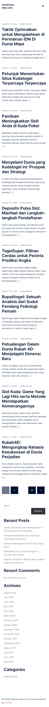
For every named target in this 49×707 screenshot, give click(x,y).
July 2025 (8, 652)
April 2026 (9, 611)
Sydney (8, 702)
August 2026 (10, 593)
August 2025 (10, 648)
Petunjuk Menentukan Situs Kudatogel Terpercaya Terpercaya (24, 78)
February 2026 (11, 620)
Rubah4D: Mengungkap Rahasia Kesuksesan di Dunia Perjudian (23, 449)
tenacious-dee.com (8, 6)
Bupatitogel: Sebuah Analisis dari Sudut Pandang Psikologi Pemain (21, 304)
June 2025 (9, 657)
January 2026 (10, 625)
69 (32, 490)
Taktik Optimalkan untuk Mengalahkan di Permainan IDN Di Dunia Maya (23, 36)
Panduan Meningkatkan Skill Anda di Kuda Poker (21, 121)
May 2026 (8, 606)
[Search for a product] (43, 6)
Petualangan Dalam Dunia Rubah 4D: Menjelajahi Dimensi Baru (21, 351)
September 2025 (12, 643)
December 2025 (11, 629)
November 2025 (11, 634)
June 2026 (9, 602)
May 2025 (8, 661)
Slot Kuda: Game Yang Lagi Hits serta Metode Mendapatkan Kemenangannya (24, 398)
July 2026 (8, 597)
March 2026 (9, 615)
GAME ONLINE (26, 24)
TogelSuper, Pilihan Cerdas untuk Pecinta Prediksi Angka (22, 255)
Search (7, 505)
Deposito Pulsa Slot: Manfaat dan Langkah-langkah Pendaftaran (23, 213)
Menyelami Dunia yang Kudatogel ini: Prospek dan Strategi (23, 167)
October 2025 (10, 638)
